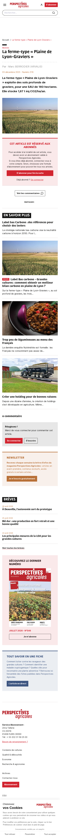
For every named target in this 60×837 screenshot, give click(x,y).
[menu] (5, 5)
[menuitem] (42, 5)
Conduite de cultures (12, 750)
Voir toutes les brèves (13, 548)
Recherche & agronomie (13, 764)
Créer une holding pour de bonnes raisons (29, 397)
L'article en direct (17, 683)
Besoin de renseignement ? (15, 741)
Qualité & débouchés (12, 755)
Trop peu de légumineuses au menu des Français (27, 342)
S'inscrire (31, 440)
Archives (6, 773)
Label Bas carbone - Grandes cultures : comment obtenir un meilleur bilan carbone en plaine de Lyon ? (27, 283)
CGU (4, 796)
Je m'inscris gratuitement (22, 478)
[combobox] (30, 13)
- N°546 (20, 630)
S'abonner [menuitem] (51, 4)
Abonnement (10, 784)
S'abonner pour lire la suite (30, 173)
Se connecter (37, 179)
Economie (6, 759)
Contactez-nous (10, 778)
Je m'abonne (30, 636)
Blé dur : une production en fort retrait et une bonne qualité (28, 523)
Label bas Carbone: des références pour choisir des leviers (27, 224)
